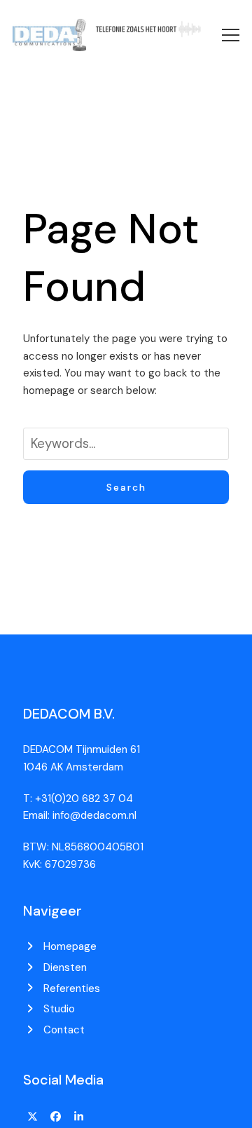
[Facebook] (56, 1117)
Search (126, 487)
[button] (230, 35)
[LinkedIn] (78, 1117)
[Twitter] (33, 1117)
